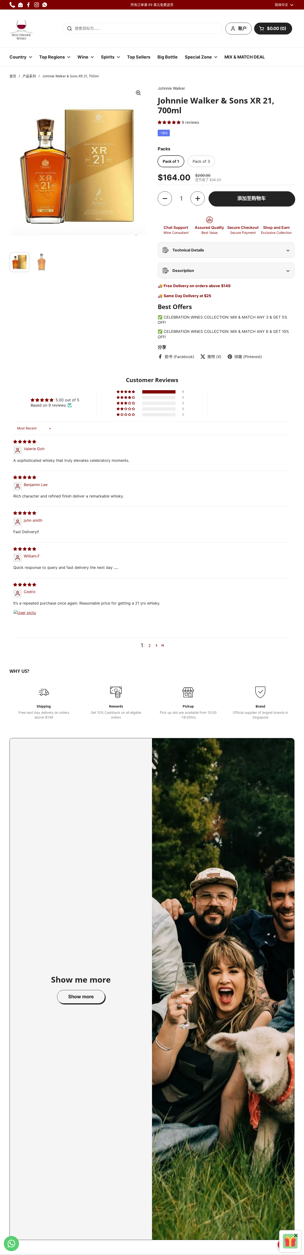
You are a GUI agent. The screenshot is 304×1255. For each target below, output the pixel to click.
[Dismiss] (296, 1236)
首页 (13, 76)
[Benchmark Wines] (21, 28)
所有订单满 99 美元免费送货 (152, 4)
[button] (273, 28)
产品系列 (29, 76)
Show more (81, 996)
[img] (24, 441)
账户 (242, 28)
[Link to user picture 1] (24, 621)
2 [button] (149, 645)
